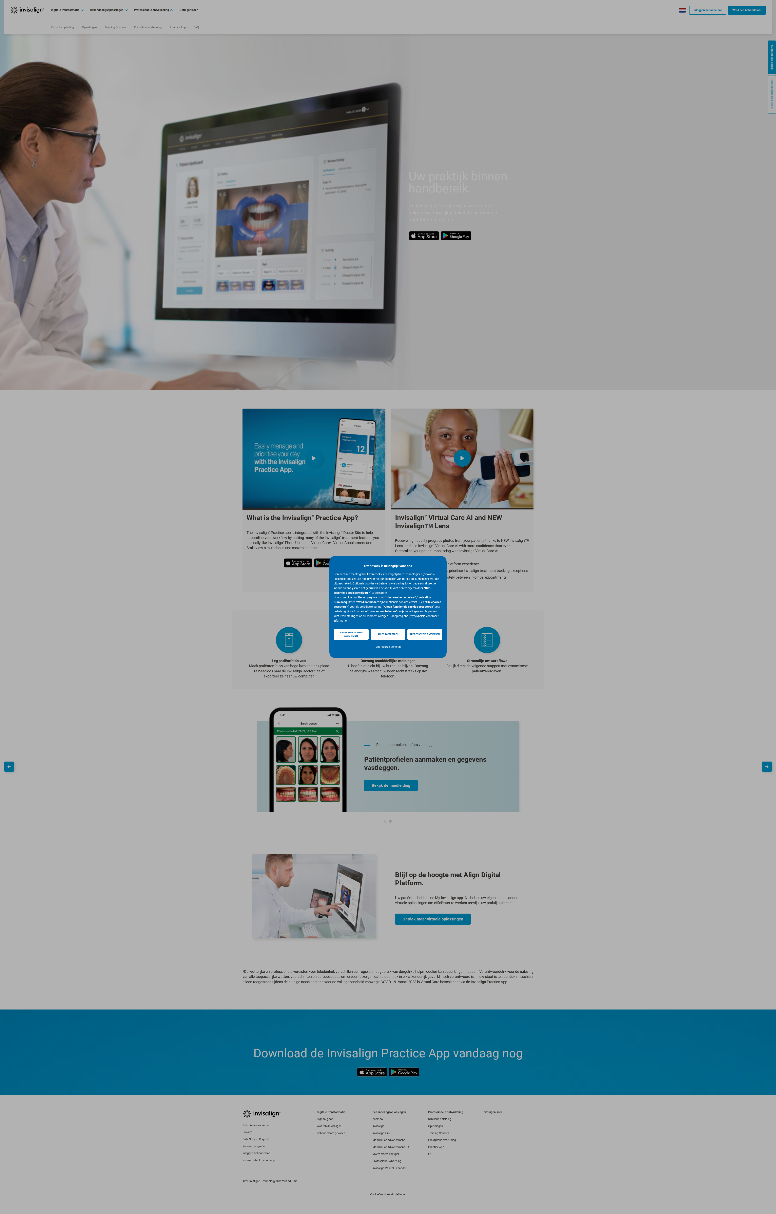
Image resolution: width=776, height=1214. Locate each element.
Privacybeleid (417, 616)
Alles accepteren (388, 634)
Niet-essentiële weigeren (425, 634)
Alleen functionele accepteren (351, 634)
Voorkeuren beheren (388, 646)
